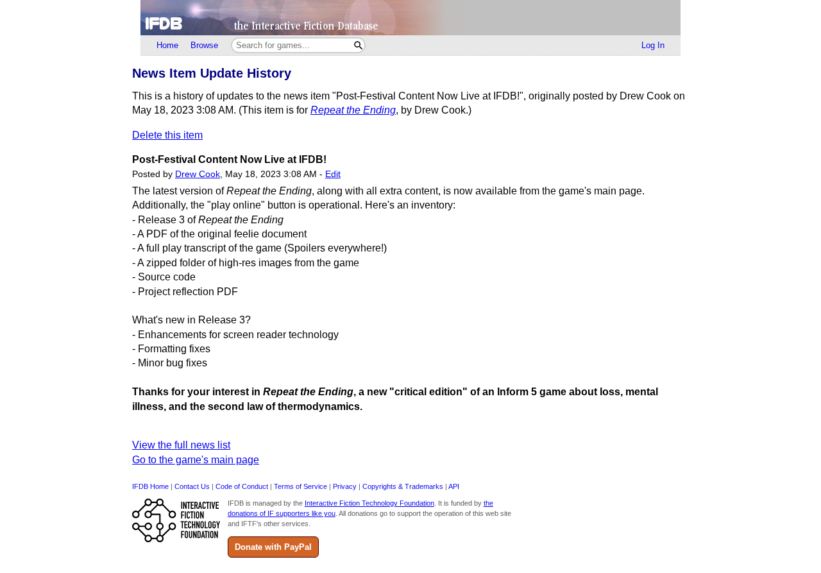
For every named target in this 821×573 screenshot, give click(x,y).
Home (167, 45)
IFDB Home (150, 486)
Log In (652, 45)
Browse (204, 45)
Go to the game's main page (195, 459)
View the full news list (181, 445)
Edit (333, 174)
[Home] (410, 17)
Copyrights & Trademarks (402, 486)
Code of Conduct (242, 486)
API (453, 486)
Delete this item (167, 135)
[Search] (358, 45)
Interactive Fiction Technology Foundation (369, 503)
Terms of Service (300, 486)
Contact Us (192, 486)
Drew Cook (197, 174)
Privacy (345, 486)
